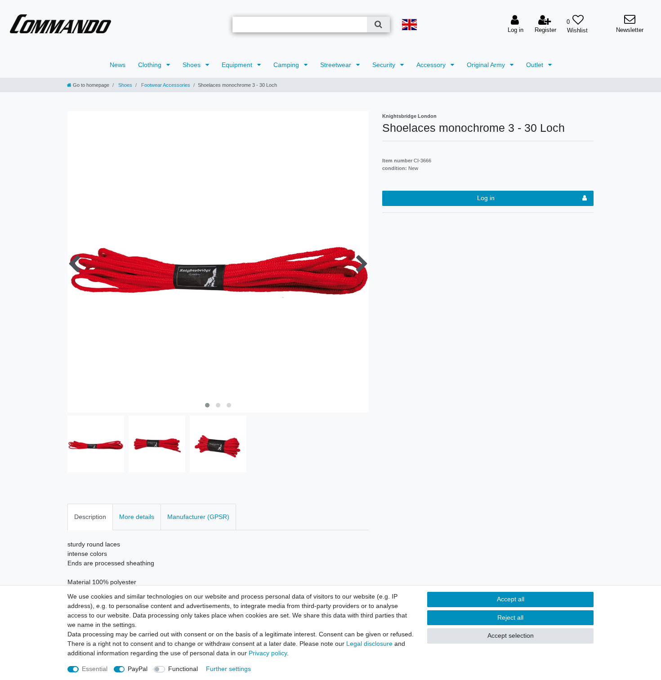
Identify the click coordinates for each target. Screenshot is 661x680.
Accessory (431, 64)
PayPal (137, 668)
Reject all (510, 617)
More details (136, 516)
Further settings (228, 668)
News (117, 64)
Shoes (192, 64)
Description (90, 516)
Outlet (535, 64)
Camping (287, 64)
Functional (183, 668)
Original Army (487, 64)
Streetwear (336, 64)
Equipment (238, 64)
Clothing (150, 64)
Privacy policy (268, 653)
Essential (94, 668)
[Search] (378, 24)
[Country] (409, 24)
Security (384, 64)
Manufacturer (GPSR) (198, 516)
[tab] (90, 517)
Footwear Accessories (165, 85)
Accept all (510, 599)
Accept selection (510, 635)
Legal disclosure (369, 643)
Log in (486, 197)
